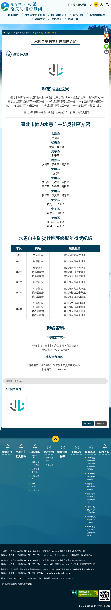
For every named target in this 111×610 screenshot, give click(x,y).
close (55, 439)
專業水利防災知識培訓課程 (91, 509)
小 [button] (90, 4)
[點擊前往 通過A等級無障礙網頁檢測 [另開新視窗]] (88, 593)
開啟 (107, 4)
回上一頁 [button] (88, 423)
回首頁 (71, 4)
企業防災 (40, 19)
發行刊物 (78, 15)
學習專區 (56, 19)
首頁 (8, 33)
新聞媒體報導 (97, 15)
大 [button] (101, 4)
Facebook (106, 29)
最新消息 (13, 15)
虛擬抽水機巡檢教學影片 (91, 487)
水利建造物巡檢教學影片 (91, 476)
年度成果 (49, 465)
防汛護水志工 (59, 15)
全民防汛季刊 (49, 459)
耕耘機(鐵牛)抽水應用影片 (91, 520)
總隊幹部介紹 (35, 484)
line (106, 46)
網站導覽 (82, 4)
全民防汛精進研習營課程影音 (91, 498)
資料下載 (73, 19)
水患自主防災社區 (35, 15)
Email (106, 51)
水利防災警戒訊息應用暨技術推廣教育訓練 (91, 463)
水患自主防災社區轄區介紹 (44, 33)
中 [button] (96, 4)
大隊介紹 (35, 490)
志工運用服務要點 (35, 470)
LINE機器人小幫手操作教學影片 (91, 531)
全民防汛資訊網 (23, 6)
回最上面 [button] (101, 423)
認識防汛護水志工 (35, 463)
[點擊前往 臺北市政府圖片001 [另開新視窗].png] (17, 405)
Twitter (106, 40)
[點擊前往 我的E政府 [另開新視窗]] (74, 593)
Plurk (106, 35)
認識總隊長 (35, 477)
